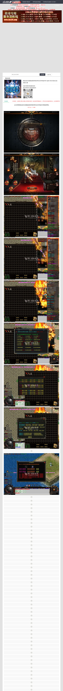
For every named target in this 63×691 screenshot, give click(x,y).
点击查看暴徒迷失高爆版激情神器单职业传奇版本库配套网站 (31, 105)
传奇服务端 (15, 5)
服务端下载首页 (26, 2)
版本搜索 (42, 74)
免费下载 (49, 74)
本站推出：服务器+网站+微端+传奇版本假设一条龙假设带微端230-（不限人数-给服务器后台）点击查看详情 (36, 101)
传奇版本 (26, 6)
